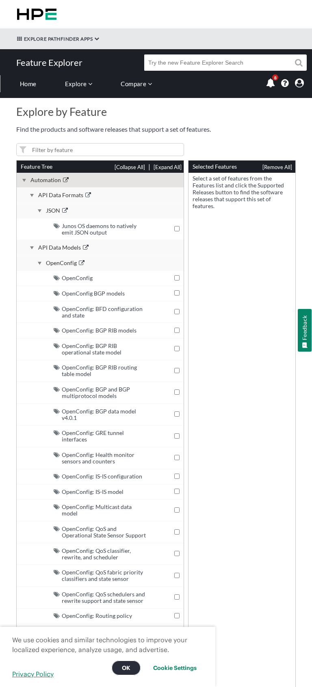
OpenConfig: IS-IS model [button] (93, 491)
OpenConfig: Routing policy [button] (97, 615)
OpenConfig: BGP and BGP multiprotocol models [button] (96, 392)
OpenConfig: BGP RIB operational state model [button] (91, 349)
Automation (45, 180)
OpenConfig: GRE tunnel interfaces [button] (93, 436)
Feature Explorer (49, 62)
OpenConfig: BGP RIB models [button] (99, 330)
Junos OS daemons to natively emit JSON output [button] (99, 229)
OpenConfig (61, 263)
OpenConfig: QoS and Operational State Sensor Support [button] (104, 532)
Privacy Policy (33, 674)
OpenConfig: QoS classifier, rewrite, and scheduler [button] (96, 554)
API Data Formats (60, 195)
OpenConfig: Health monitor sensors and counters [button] (98, 458)
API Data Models (59, 247)
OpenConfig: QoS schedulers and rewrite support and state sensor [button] (103, 597)
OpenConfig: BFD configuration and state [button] (102, 312)
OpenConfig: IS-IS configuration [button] (102, 476)
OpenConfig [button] (77, 277)
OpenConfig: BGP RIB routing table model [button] (99, 370)
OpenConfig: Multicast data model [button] (97, 510)
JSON (53, 210)
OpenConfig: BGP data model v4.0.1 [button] (99, 414)
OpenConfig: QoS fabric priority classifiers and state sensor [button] (102, 575)
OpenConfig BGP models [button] (93, 293)
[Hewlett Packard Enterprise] (35, 14)
